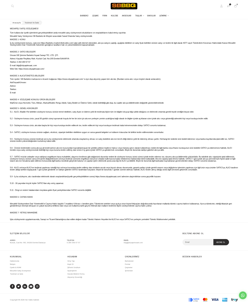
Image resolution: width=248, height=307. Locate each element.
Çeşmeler (129, 267)
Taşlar (138, 15)
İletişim (12, 264)
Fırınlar (127, 264)
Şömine (163, 15)
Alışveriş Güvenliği (74, 277)
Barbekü (84, 15)
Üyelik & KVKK (15, 267)
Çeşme (95, 15)
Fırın (104, 15)
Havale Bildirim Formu (76, 274)
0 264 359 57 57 (73, 243)
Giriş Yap (71, 261)
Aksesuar (126, 15)
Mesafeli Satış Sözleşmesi (20, 271)
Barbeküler (129, 261)
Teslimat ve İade (16, 274)
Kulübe (114, 15)
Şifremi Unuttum (73, 267)
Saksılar (151, 15)
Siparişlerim (72, 271)
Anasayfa (17, 23)
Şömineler (129, 271)
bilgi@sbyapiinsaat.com (133, 243)
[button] (235, 6)
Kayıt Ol (70, 264)
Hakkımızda (14, 261)
